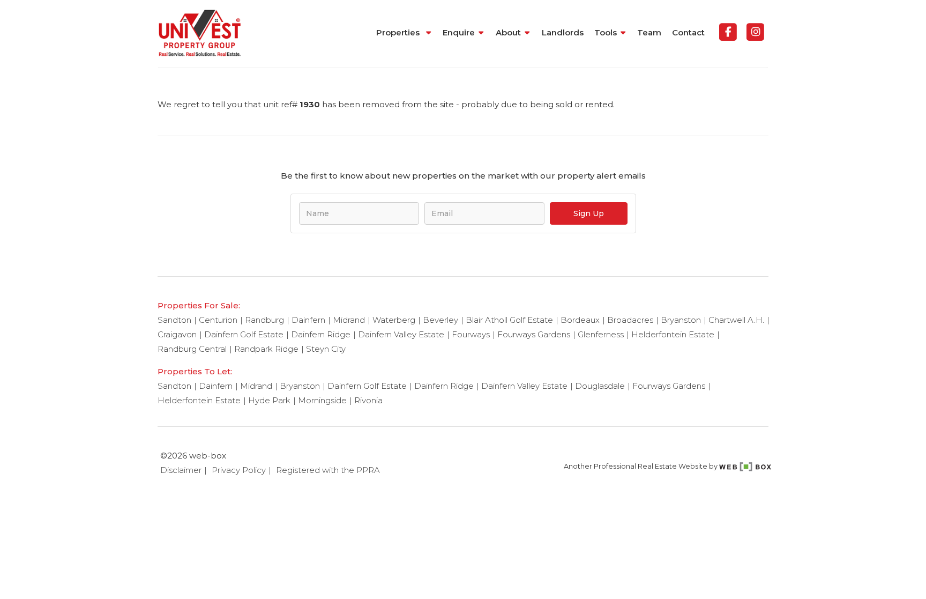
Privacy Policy (239, 470)
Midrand (349, 320)
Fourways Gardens (533, 334)
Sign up (588, 213)
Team (649, 32)
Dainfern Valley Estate (401, 334)
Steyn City (326, 349)
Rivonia (368, 400)
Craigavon (177, 334)
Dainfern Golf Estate (243, 334)
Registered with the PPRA (328, 470)
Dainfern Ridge (320, 334)
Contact (688, 32)
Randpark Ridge (266, 349)
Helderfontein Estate (672, 334)
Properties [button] (399, 32)
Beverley (440, 320)
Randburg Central (192, 349)
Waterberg (393, 320)
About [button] (508, 32)
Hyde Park (269, 400)
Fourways (471, 334)
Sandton (174, 320)
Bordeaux (580, 320)
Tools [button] (605, 32)
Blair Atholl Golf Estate (509, 320)
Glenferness (601, 334)
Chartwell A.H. (736, 320)
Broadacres (630, 320)
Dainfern (308, 320)
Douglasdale (600, 386)
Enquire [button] (459, 32)
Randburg (264, 320)
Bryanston (681, 320)
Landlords (563, 32)
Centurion (218, 320)
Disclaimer (180, 470)
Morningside (322, 400)
